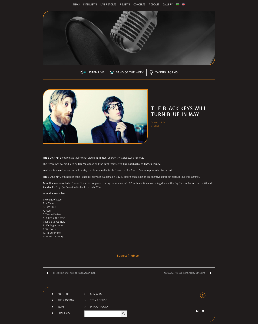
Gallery (168, 5)
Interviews (90, 5)
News (76, 5)
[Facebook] (197, 311)
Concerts (139, 5)
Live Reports (108, 5)
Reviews (125, 5)
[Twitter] (203, 311)
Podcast (154, 5)
